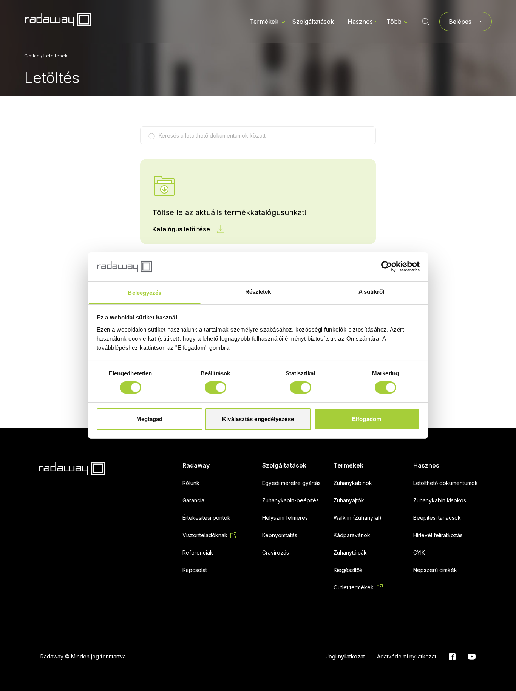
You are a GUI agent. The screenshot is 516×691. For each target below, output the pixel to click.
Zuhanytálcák (350, 552)
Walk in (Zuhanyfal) (358, 517)
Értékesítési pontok (206, 517)
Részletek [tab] (258, 291)
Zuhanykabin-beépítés (290, 500)
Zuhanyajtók (349, 500)
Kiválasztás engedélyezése (258, 419)
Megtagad (149, 419)
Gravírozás (275, 552)
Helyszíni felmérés (285, 517)
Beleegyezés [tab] (144, 293)
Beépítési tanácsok (437, 517)
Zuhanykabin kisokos (439, 500)
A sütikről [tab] (371, 291)
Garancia (193, 500)
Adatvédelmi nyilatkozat (406, 656)
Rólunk (190, 483)
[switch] (215, 387)
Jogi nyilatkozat (345, 656)
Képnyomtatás (279, 535)
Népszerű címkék (435, 570)
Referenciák (197, 552)
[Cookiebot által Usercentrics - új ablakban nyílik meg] (387, 266)
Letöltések (55, 56)
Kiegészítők (348, 570)
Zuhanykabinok (353, 483)
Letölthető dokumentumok (445, 483)
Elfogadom (366, 419)
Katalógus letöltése (181, 229)
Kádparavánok (352, 535)
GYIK (419, 552)
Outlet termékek (354, 587)
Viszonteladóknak (204, 535)
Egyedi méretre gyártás (291, 483)
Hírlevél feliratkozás (438, 535)
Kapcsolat (194, 570)
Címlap (32, 56)
